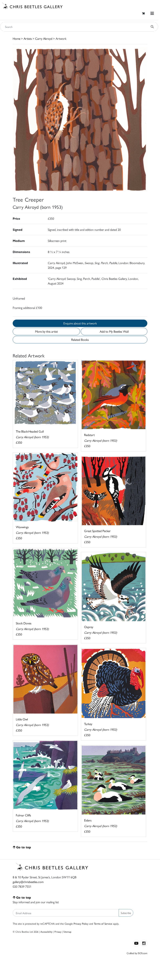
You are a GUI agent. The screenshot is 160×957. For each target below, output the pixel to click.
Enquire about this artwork (80, 323)
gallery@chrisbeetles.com (28, 881)
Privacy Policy (81, 923)
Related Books (80, 339)
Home (16, 38)
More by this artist (46, 331)
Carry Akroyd (43, 38)
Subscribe (126, 913)
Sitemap (67, 931)
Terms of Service (103, 923)
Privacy (57, 931)
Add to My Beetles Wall (114, 331)
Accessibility (46, 931)
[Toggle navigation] (152, 13)
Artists (28, 38)
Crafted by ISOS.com (137, 953)
